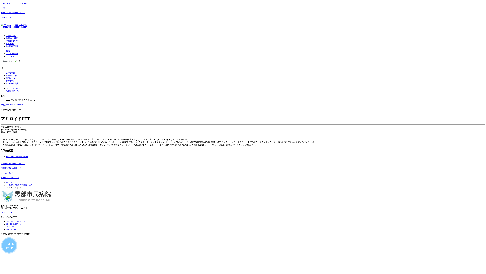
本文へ (4, 8)
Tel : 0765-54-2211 (8, 213)
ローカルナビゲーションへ (13, 13)
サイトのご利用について (17, 221)
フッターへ (6, 17)
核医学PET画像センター (17, 157)
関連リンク (11, 229)
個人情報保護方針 (14, 224)
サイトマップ (12, 227)
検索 (8, 51)
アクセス (10, 56)
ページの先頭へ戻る (10, 178)
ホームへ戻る (7, 173)
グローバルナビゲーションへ (14, 3)
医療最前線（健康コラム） (13, 163)
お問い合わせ (12, 54)
